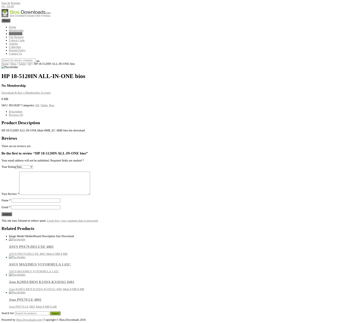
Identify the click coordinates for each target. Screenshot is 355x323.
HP (30, 63)
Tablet (22, 63)
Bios (13, 63)
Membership (16, 30)
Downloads (15, 33)
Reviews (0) (16, 114)
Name (6, 200)
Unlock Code (17, 40)
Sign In (5, 3)
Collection (15, 47)
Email (6, 207)
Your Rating (8, 166)
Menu (6, 20)
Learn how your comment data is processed (72, 220)
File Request (16, 37)
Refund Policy (17, 50)
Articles (13, 43)
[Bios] (26, 16)
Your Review (10, 193)
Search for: (7, 313)
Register (15, 3)
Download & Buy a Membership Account (25, 92)
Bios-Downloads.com (29, 319)
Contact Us (15, 53)
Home (12, 27)
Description (15, 111)
